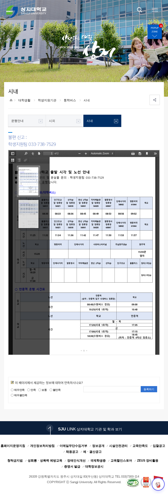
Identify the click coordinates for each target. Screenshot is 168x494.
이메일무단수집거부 (73, 445)
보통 (44, 389)
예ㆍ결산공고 (92, 451)
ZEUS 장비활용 (147, 460)
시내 (87, 100)
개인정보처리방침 (42, 445)
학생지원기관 (47, 100)
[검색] (140, 10)
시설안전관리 (118, 445)
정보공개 (98, 445)
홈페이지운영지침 (13, 445)
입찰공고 (159, 445)
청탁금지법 (15, 460)
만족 (33, 389)
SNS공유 (155, 100)
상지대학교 (26, 12)
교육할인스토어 (121, 460)
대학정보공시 (94, 466)
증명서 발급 (72, 466)
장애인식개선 (76, 460)
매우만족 (19, 389)
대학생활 (24, 100)
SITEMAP (155, 10)
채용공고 (72, 451)
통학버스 (70, 100)
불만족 (56, 389)
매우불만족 (20, 395)
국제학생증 (98, 460)
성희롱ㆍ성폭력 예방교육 (45, 460)
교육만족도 (140, 445)
